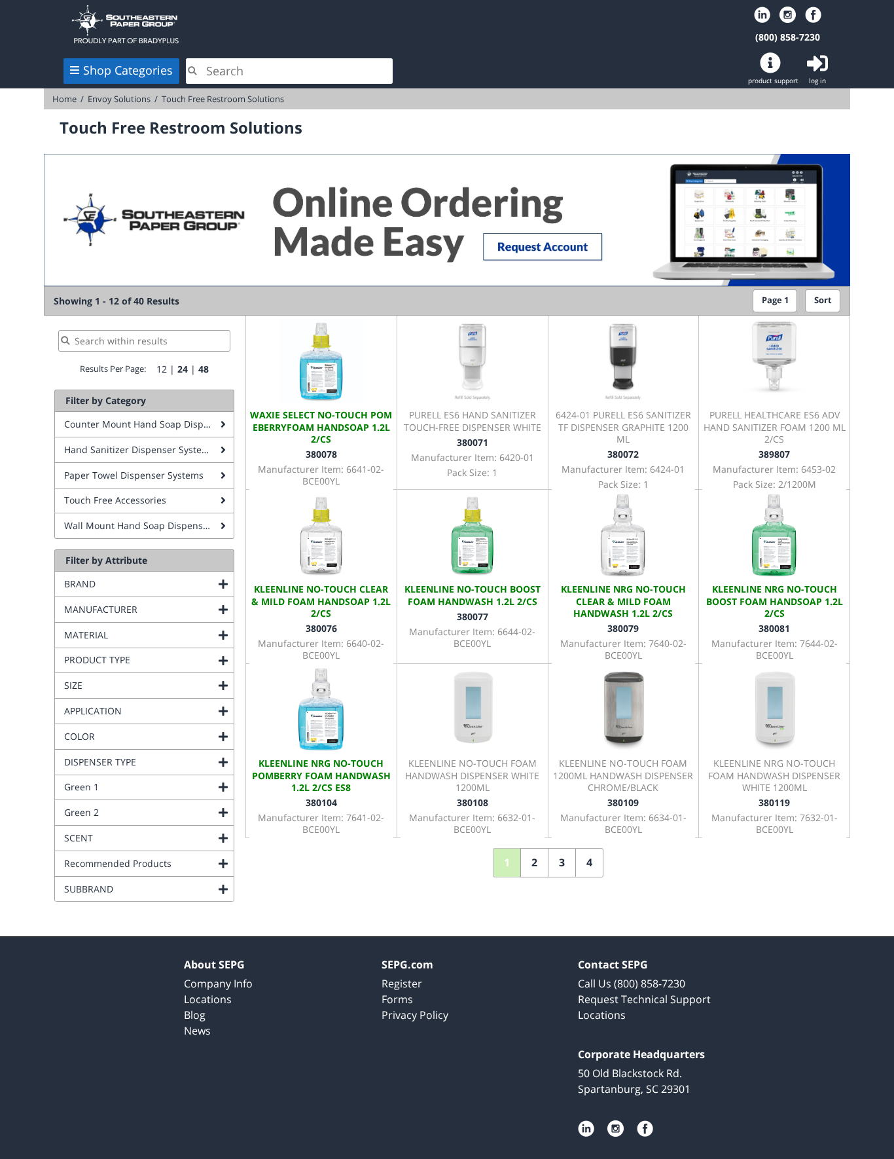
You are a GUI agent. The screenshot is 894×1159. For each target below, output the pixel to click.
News (197, 1030)
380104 (321, 802)
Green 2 (134, 812)
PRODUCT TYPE (149, 659)
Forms (397, 999)
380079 (623, 628)
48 (203, 369)
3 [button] (562, 862)
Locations (208, 999)
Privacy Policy (415, 1015)
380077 (472, 616)
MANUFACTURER (149, 609)
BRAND (133, 584)
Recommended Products (149, 863)
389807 (774, 454)
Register (402, 983)
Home (229, 24)
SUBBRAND (141, 889)
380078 (321, 454)
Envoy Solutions (119, 99)
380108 (472, 802)
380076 (321, 628)
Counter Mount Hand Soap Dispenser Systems (149, 424)
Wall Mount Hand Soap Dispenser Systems (149, 525)
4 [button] (589, 862)
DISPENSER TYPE (149, 762)
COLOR (132, 736)
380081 (774, 628)
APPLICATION (146, 711)
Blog (195, 1015)
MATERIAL (139, 635)
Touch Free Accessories (115, 500)
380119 (774, 802)
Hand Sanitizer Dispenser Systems (139, 449)
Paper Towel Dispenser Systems (134, 475)
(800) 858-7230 (787, 37)
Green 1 (134, 787)
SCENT (131, 838)
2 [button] (534, 862)
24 (182, 369)
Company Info (218, 983)
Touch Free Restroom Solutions (223, 99)
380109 (623, 802)
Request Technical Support (644, 999)
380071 (472, 442)
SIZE (126, 685)
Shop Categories (128, 70)
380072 (623, 454)
